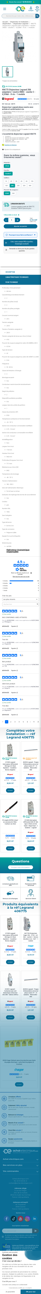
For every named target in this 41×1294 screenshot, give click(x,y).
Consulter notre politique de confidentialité (14, 1284)
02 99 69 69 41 (27, 2)
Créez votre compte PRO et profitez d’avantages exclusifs (21, 243)
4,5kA (7, 193)
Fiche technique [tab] (11, 282)
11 (34, 722)
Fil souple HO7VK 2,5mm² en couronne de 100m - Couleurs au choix (10, 822)
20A (12, 185)
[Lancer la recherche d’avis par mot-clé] (37, 604)
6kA (13, 193)
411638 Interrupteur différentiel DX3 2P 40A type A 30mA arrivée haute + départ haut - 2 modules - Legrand (30, 823)
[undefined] (31, 573)
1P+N (7, 166)
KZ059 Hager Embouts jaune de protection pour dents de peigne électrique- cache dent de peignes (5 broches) (19, 1062)
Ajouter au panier (20, 226)
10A (32, 181)
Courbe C (8, 173)
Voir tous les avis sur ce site (21, 576)
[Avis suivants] (38, 721)
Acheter (10, 790)
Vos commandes (11, 1171)
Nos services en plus (12, 1165)
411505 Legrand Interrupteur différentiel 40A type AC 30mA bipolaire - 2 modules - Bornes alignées (10, 765)
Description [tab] (10, 272)
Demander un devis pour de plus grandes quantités (21, 250)
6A (26, 181)
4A (21, 181)
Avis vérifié (7, 614)
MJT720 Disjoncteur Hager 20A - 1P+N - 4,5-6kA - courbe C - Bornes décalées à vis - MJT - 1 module (30, 937)
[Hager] (31, 946)
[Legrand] (8, 99)
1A (6, 181)
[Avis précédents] (3, 721)
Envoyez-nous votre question (20, 867)
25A (18, 185)
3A (16, 181)
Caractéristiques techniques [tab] (16, 277)
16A (6, 185)
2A (11, 181)
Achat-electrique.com (13, 1159)
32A (24, 185)
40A (30, 185)
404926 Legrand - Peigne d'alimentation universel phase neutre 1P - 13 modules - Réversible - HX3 (30, 765)
